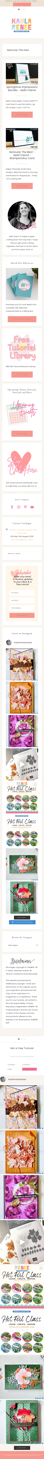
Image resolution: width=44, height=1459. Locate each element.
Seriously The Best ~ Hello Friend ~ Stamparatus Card (22, 155)
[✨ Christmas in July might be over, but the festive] (22, 898)
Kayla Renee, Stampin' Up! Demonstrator (22, 25)
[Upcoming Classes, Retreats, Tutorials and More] (22, 429)
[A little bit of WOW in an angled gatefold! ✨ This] (22, 664)
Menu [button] (24, 9)
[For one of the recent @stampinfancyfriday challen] (22, 864)
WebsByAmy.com (33, 1455)
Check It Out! (22, 4)
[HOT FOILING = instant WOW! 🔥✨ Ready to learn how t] (22, 831)
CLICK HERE (22, 374)
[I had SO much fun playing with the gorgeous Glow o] (22, 698)
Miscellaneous (21, 96)
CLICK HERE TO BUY (22, 319)
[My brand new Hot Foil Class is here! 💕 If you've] (22, 798)
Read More (22, 114)
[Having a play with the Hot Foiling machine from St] (22, 764)
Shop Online (27, 540)
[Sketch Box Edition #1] (22, 284)
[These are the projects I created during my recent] (22, 731)
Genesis (35, 1454)
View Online (16, 540)
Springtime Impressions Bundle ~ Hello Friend (22, 88)
